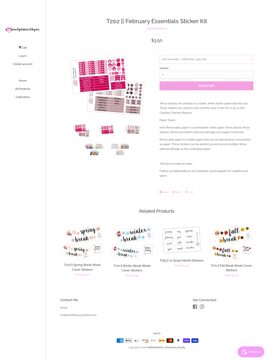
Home (23, 80)
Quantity (164, 68)
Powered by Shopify (175, 347)
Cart (24, 47)
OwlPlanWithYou (156, 28)
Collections (23, 97)
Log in (23, 55)
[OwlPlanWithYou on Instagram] (202, 307)
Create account (22, 64)
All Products (22, 89)
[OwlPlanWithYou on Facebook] (195, 307)
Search (156, 333)
